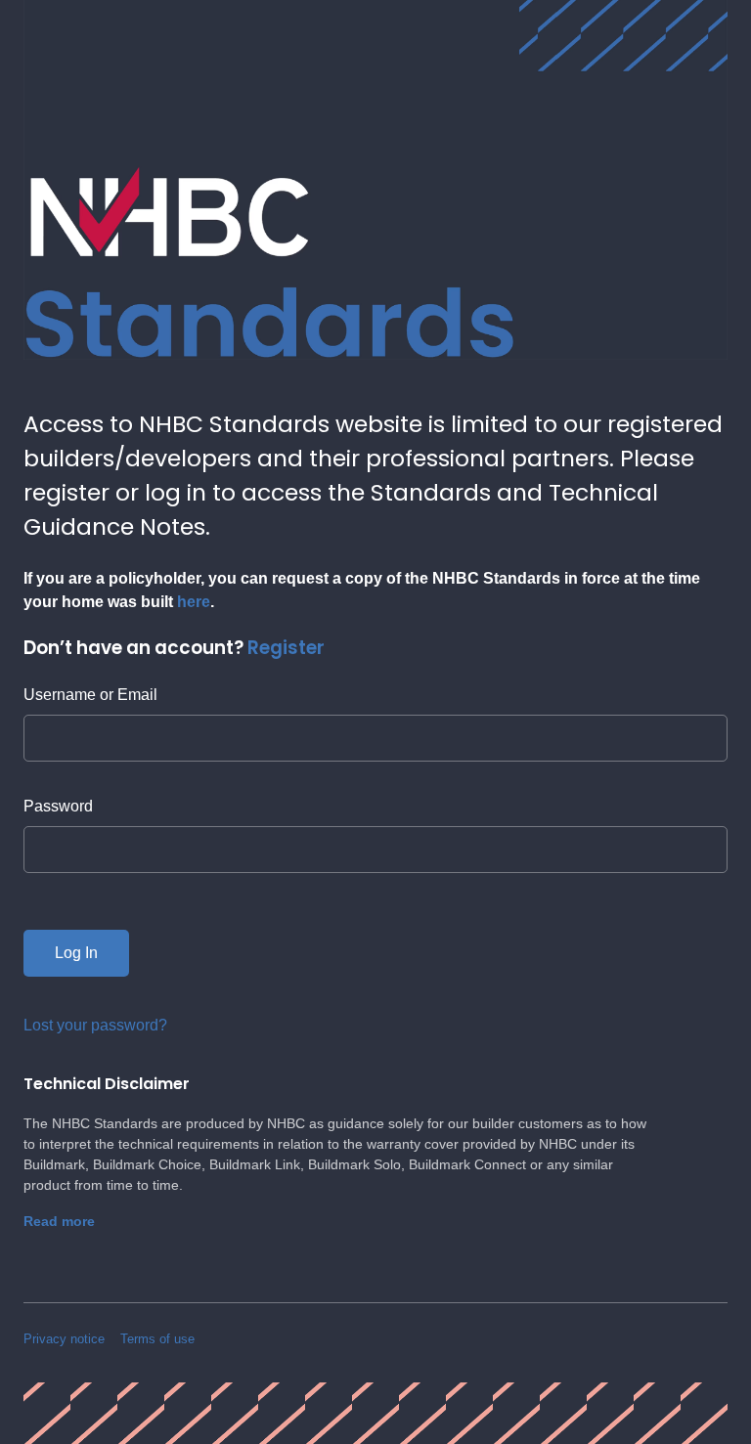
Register (286, 647)
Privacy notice (64, 1339)
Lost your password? (95, 1025)
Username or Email (90, 694)
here (193, 601)
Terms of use (157, 1339)
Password (58, 806)
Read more (59, 1221)
